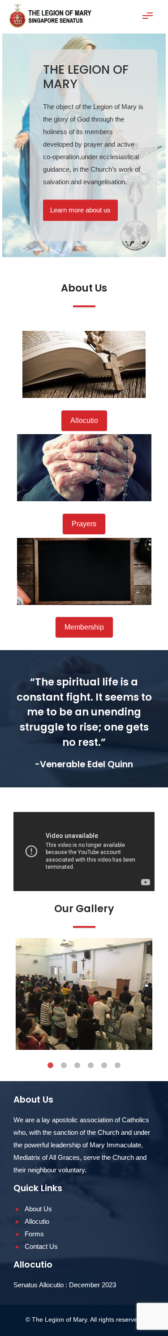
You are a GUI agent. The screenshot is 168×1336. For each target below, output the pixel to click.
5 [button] (104, 1065)
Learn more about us (80, 210)
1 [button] (50, 1065)
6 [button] (117, 1065)
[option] (84, 145)
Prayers (84, 524)
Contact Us (41, 1246)
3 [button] (77, 1065)
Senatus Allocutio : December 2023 (64, 1285)
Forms (34, 1234)
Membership (84, 627)
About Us (38, 1209)
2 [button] (64, 1065)
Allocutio (84, 420)
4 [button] (90, 1065)
